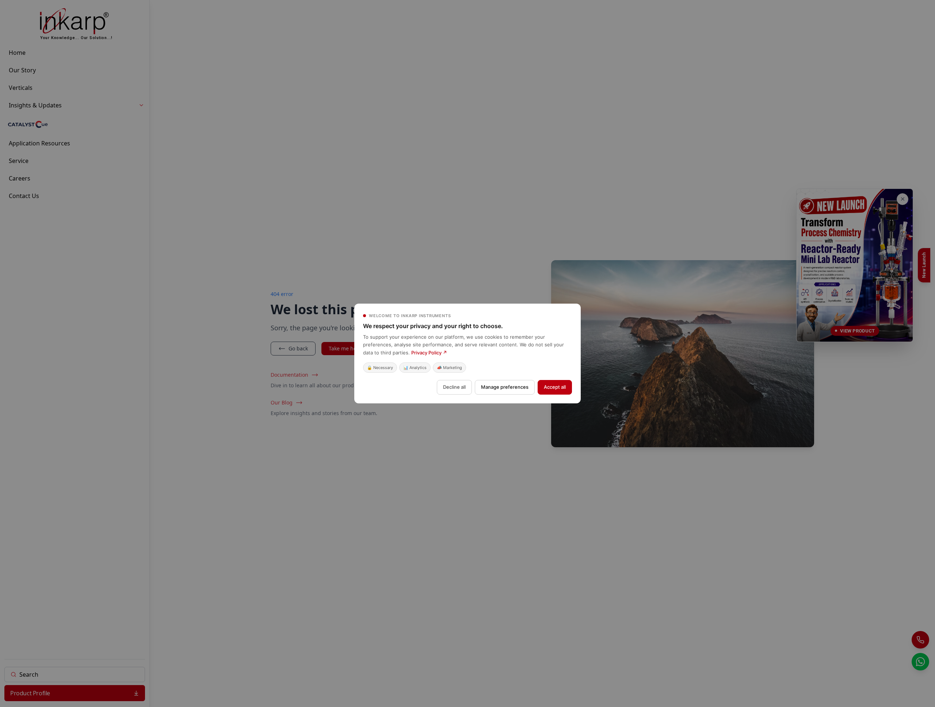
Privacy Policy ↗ (429, 353)
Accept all (555, 387)
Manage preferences (504, 387)
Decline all (454, 387)
